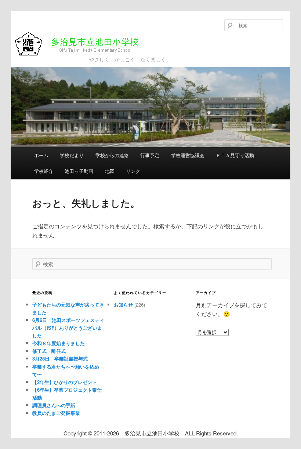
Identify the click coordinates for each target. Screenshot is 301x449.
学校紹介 (43, 170)
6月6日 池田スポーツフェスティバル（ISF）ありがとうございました (68, 327)
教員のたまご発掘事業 (56, 412)
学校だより (72, 155)
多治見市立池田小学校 (67, 56)
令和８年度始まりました (58, 343)
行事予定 (149, 155)
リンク (133, 170)
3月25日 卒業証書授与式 (60, 358)
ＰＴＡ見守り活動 (235, 155)
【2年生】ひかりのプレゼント (64, 382)
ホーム (41, 155)
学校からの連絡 (112, 155)
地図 (110, 170)
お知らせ (123, 304)
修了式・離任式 (49, 350)
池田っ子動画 (79, 170)
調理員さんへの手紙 (53, 405)
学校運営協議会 (187, 155)
